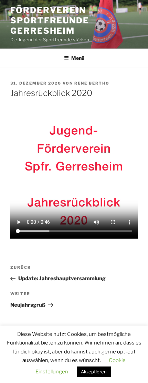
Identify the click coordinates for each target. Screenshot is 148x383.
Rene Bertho (91, 83)
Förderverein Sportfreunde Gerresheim (49, 20)
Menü (77, 58)
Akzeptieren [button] (94, 371)
